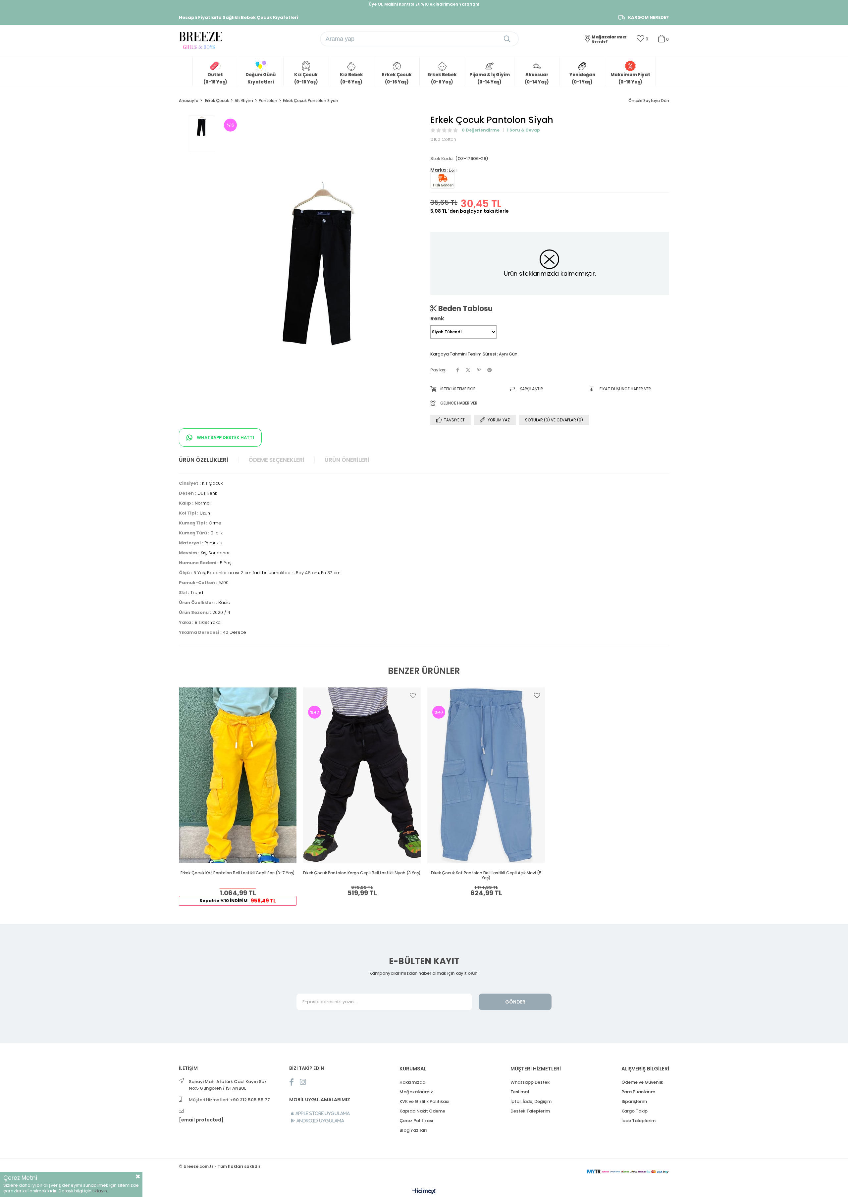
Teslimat (520, 1092)
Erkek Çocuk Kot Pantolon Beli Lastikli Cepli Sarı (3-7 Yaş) (238, 873)
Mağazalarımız (416, 1092)
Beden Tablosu (465, 308)
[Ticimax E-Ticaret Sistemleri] (424, 1191)
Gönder (515, 1002)
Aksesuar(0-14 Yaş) (537, 78)
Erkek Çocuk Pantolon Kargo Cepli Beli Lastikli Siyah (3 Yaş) (362, 873)
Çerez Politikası (416, 1120)
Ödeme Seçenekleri (276, 460)
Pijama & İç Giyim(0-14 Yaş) (489, 78)
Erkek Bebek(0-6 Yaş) (442, 78)
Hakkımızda (412, 1082)
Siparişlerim (634, 1101)
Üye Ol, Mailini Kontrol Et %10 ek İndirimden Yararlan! (424, 4)
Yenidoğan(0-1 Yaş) (582, 78)
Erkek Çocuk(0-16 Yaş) (397, 78)
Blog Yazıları (413, 1130)
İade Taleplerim (638, 1120)
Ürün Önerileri (347, 460)
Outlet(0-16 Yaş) (215, 78)
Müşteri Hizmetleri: (229, 1100)
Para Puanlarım (638, 1092)
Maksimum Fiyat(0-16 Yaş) (630, 78)
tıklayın (99, 1191)
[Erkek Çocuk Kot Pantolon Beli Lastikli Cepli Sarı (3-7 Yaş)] (237, 775)
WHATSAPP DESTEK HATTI (225, 437)
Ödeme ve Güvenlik (642, 1082)
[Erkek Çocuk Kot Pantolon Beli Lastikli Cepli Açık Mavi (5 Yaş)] (486, 775)
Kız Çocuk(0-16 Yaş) (306, 78)
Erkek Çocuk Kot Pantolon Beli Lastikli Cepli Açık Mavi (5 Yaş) (486, 875)
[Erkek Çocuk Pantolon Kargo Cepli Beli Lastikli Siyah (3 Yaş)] (362, 775)
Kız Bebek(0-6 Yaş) (351, 78)
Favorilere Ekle (289, 695)
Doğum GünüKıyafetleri (260, 78)
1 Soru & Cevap (523, 130)
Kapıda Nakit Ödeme (422, 1111)
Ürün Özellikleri (203, 460)
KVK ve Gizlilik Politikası (424, 1101)
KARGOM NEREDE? (648, 18)
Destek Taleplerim (530, 1111)
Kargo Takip (634, 1111)
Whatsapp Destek (530, 1082)
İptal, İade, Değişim (531, 1101)
